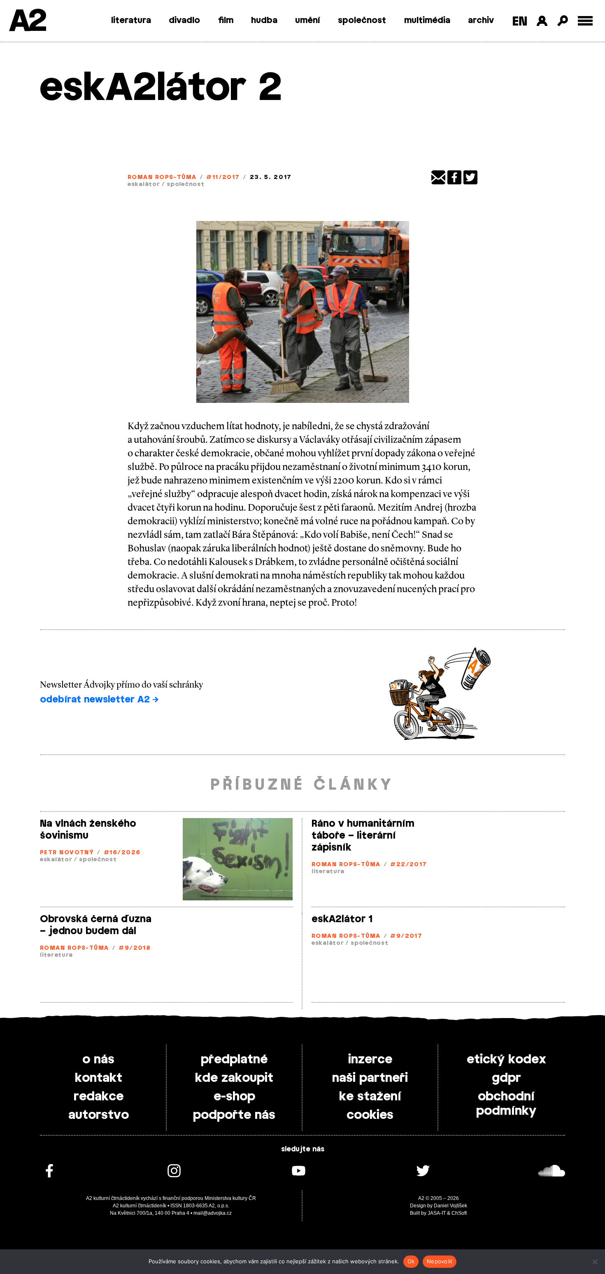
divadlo (184, 20)
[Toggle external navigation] (585, 20)
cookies (370, 1115)
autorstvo (98, 1115)
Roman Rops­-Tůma (162, 177)
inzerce (370, 1059)
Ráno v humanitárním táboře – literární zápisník (363, 836)
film (225, 20)
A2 (27, 21)
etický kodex (506, 1059)
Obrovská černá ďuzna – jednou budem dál (95, 925)
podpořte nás (234, 1115)
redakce (98, 1096)
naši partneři (370, 1078)
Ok (411, 1261)
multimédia (427, 20)
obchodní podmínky (506, 1104)
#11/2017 (223, 177)
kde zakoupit (234, 1078)
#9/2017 (406, 936)
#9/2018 (135, 948)
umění (307, 20)
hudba (264, 20)
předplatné (234, 1059)
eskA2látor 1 (342, 919)
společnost (362, 20)
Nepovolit (439, 1261)
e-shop (234, 1096)
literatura (131, 20)
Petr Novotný (67, 852)
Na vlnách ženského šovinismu (88, 830)
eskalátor (144, 184)
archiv (481, 20)
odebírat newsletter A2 (96, 699)
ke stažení (370, 1096)
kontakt (98, 1078)
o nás (98, 1059)
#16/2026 (122, 852)
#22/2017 (408, 864)
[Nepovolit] (595, 1262)
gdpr (506, 1078)
